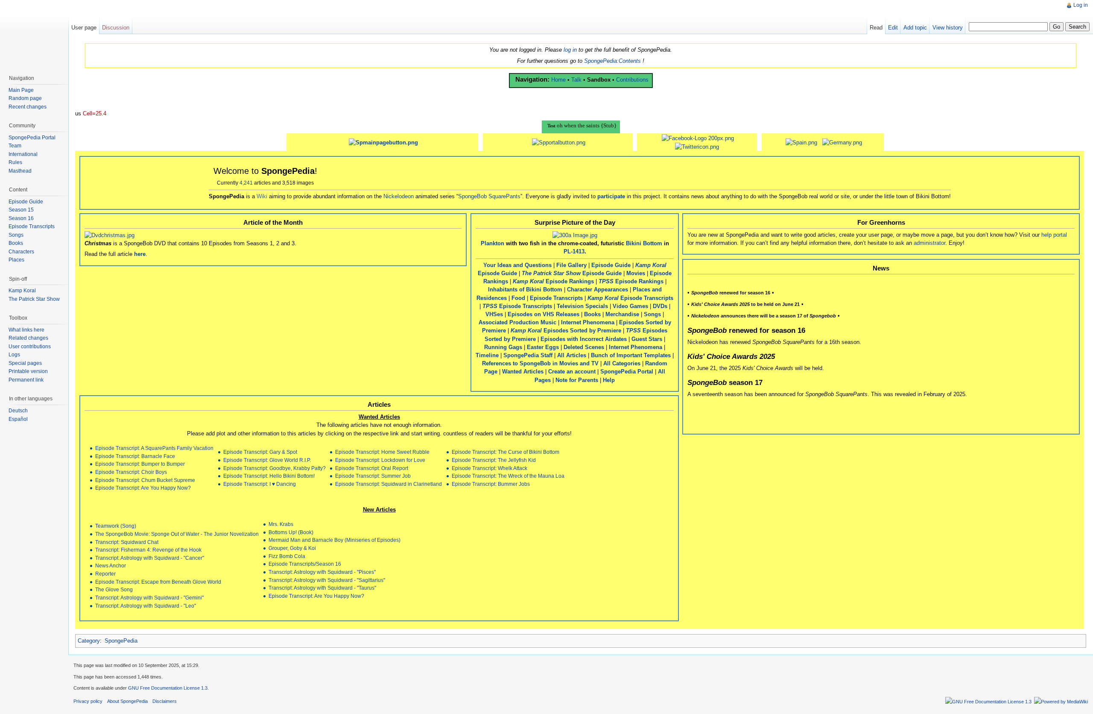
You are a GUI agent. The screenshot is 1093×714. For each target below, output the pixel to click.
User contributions (30, 347)
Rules (15, 162)
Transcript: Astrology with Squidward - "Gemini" (149, 597)
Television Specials (582, 306)
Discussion (115, 27)
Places (16, 260)
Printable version (28, 371)
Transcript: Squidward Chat (126, 542)
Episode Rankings (553, 281)
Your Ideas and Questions (517, 265)
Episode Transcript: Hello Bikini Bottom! (269, 476)
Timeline (487, 355)
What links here (26, 330)
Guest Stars (646, 339)
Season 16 (21, 218)
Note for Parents (576, 380)
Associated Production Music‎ (517, 322)
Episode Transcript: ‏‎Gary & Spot (260, 452)
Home (558, 79)
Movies (635, 273)
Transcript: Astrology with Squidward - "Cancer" (149, 558)
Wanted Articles (523, 371)
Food (518, 298)
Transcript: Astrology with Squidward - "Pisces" (322, 572)
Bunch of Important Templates (631, 355)
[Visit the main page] (34, 34)
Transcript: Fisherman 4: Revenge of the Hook (148, 549)
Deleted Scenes (584, 347)
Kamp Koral (22, 291)
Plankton (492, 243)
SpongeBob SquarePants (489, 196)
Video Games (630, 306)
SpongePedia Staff (527, 355)
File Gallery (571, 265)
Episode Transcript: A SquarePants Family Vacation (154, 448)
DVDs (660, 306)
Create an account (572, 371)
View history (947, 27)
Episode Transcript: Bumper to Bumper (140, 464)
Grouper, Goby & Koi (292, 548)
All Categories (621, 363)
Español (18, 419)
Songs (652, 314)
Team (15, 146)
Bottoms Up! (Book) (291, 532)
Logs (14, 355)
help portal (1054, 235)
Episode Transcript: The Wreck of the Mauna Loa (508, 476)
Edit (893, 27)
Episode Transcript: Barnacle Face (135, 456)
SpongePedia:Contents (612, 61)
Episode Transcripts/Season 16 (305, 564)
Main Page (21, 90)
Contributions (632, 79)
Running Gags (503, 347)
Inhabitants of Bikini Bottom (525, 289)
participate (611, 196)
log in (570, 50)
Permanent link (26, 380)
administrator (929, 243)
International (23, 154)
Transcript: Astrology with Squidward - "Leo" (145, 605)
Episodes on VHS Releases (543, 314)
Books (592, 314)
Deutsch (18, 411)
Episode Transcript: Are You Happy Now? (143, 488)
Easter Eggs (543, 347)
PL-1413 (574, 251)
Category (89, 641)
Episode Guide (611, 265)
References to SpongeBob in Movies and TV (540, 363)
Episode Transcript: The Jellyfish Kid (494, 460)
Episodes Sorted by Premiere (566, 330)
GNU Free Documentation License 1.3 (167, 687)
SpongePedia (121, 641)
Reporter (105, 573)
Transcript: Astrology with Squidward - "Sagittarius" (327, 580)
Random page (25, 98)
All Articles (571, 355)
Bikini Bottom (644, 243)
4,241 (246, 182)
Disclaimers (164, 701)
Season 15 (21, 210)
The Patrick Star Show (34, 299)
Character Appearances (597, 289)
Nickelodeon (398, 196)
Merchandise (622, 314)
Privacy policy (87, 701)
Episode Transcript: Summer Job (373, 476)
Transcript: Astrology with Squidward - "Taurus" (322, 588)
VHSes (494, 314)
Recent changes (28, 107)
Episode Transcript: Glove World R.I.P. (267, 460)
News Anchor (110, 565)
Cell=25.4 (94, 113)
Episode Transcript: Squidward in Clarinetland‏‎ (388, 484)
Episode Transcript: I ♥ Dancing (259, 484)
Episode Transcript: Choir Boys (131, 472)
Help (609, 380)
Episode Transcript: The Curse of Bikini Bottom (505, 452)
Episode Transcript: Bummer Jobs (491, 484)
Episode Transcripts (556, 298)
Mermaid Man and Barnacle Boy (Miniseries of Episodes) (334, 540)
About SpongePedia (127, 701)
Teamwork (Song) (115, 526)
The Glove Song (114, 589)
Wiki (262, 196)
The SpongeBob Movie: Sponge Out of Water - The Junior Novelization (177, 534)
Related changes (28, 338)
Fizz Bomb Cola (287, 556)
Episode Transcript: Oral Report (371, 468)
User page (83, 27)
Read (876, 27)
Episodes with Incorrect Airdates (584, 339)
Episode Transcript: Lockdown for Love (380, 460)
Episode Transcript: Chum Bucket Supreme (145, 480)
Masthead (20, 171)
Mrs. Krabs (281, 524)
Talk (576, 79)
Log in (1080, 5)
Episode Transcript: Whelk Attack (489, 468)
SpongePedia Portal (626, 371)
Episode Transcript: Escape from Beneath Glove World (158, 582)
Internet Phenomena (587, 322)
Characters (21, 252)
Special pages (25, 363)
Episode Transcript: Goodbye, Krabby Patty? (274, 468)
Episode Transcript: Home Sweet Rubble (382, 452)
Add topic (915, 27)
